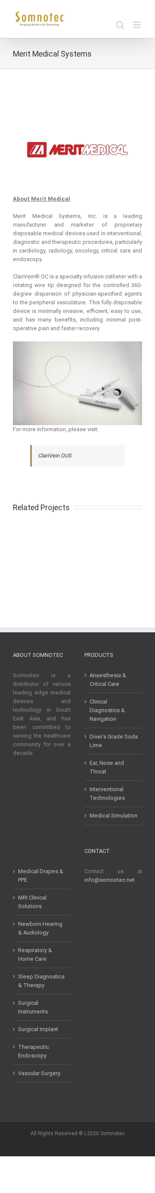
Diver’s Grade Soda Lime (114, 740)
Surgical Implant (38, 1029)
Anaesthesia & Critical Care (108, 679)
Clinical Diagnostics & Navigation (107, 710)
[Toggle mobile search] (120, 24)
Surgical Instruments (33, 1007)
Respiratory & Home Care (35, 954)
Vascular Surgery (39, 1073)
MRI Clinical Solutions (32, 901)
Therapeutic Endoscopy (33, 1051)
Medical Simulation (113, 815)
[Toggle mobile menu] (137, 24)
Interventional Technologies (107, 793)
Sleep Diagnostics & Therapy (41, 980)
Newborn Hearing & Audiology (40, 928)
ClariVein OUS (54, 455)
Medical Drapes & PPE (40, 875)
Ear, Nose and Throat (107, 767)
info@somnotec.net (109, 880)
